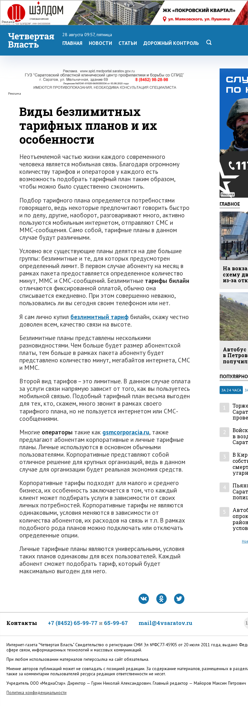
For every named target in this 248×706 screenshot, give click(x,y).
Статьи (128, 43)
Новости (100, 43)
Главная (72, 43)
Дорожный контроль (171, 43)
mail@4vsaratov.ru (165, 623)
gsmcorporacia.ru (125, 432)
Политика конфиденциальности (36, 692)
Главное (230, 204)
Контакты (21, 623)
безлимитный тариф (99, 317)
